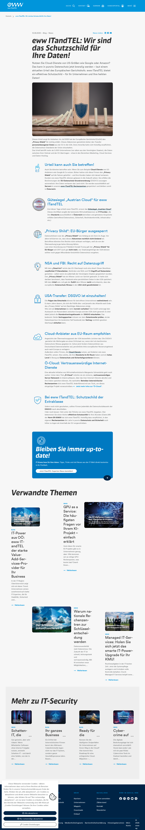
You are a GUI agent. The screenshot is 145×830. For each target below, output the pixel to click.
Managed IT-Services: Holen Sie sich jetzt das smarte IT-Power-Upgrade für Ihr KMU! (119, 648)
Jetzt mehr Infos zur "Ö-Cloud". (89, 386)
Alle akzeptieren (31, 813)
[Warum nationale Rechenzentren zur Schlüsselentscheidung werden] (51, 619)
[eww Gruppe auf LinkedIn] (128, 798)
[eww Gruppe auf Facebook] (120, 798)
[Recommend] (111, 33)
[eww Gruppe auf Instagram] (124, 798)
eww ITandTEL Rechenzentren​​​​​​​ (73, 186)
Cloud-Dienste (75, 352)
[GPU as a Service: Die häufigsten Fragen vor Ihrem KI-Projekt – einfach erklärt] (103, 515)
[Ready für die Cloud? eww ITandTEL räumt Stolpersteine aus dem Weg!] (89, 717)
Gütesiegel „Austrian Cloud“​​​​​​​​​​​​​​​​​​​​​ (99, 209)
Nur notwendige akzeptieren (31, 819)
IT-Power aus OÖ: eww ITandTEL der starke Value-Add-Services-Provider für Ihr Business (19, 555)
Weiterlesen (19, 605)
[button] (132, 6)
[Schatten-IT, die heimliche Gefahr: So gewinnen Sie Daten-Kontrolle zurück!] (21, 717)
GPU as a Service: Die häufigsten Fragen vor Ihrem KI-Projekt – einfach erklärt (72, 524)
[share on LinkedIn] (105, 33)
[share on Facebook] (108, 33)
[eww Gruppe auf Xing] (136, 798)
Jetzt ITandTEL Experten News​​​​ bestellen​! (56, 471)
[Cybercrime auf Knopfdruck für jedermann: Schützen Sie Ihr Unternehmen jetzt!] (123, 717)
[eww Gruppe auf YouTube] (132, 798)
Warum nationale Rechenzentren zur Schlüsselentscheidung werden (83, 626)
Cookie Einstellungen (31, 824)
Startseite (8, 16)
